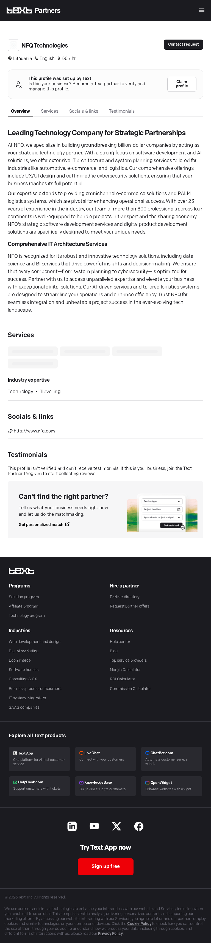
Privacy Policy (110, 934)
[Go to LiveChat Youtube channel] (94, 827)
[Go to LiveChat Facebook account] (139, 827)
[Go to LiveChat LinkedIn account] (72, 827)
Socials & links (83, 111)
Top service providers (128, 661)
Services (49, 111)
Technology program (27, 616)
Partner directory (125, 597)
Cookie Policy (139, 924)
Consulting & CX (23, 679)
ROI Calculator (122, 679)
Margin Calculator (125, 670)
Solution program (24, 597)
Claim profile (182, 84)
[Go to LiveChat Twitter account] (116, 827)
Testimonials (122, 111)
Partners (47, 10)
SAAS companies (24, 708)
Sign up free (105, 866)
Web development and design (34, 642)
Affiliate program (23, 606)
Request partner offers (129, 606)
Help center (120, 642)
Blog (114, 651)
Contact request (183, 45)
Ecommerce (20, 661)
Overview (20, 111)
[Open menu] (201, 10)
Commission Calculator (130, 689)
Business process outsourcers (35, 689)
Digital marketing (23, 651)
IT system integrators (27, 698)
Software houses (23, 670)
